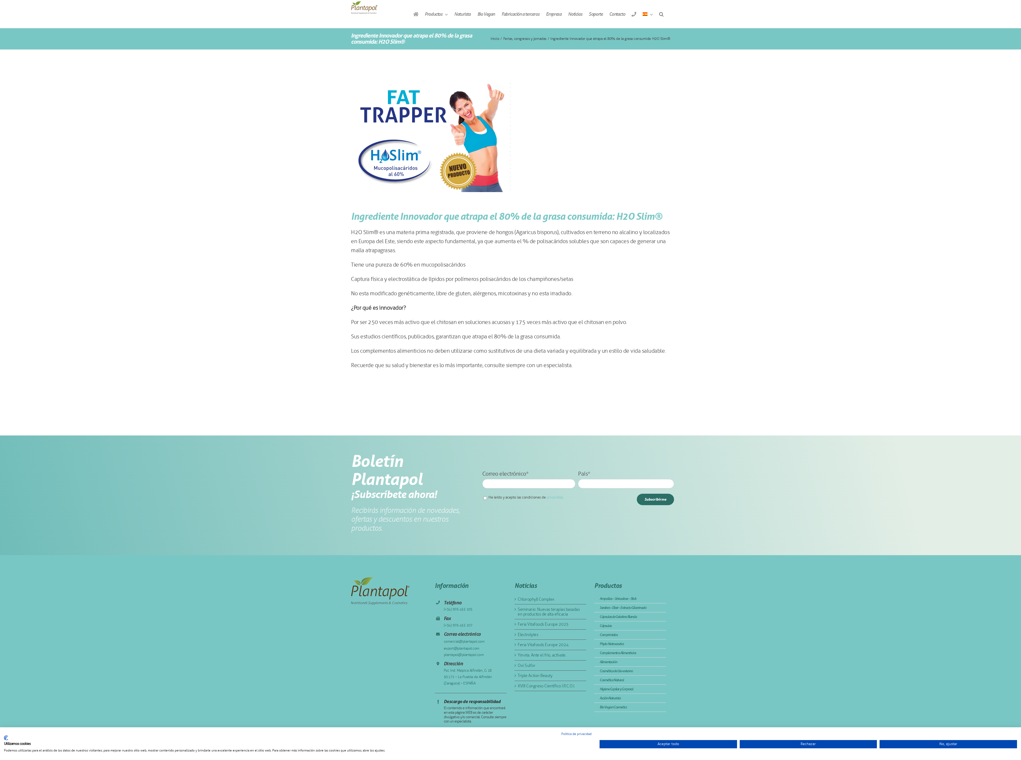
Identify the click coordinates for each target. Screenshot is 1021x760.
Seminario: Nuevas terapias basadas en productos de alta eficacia (549, 612)
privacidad (555, 497)
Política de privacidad (576, 734)
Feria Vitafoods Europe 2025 (543, 624)
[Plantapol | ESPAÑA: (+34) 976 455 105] (633, 14)
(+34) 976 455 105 (458, 609)
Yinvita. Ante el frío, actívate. (542, 655)
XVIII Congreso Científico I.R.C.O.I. (546, 685)
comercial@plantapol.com (464, 641)
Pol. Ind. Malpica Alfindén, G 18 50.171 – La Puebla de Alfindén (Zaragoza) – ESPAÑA (468, 677)
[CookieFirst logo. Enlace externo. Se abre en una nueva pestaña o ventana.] (6, 738)
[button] (661, 14)
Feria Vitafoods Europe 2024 (543, 644)
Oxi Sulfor (526, 665)
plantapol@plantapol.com (464, 655)
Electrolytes (528, 634)
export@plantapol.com (461, 648)
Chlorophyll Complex (536, 599)
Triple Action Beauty (535, 675)
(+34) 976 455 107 (458, 625)
